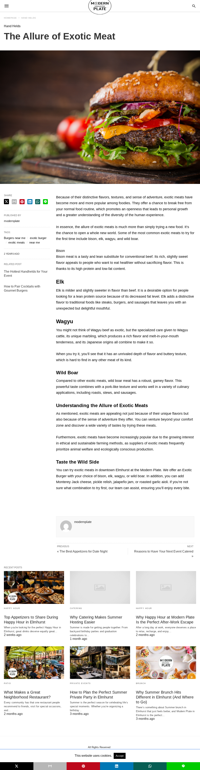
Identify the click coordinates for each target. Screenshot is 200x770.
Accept (120, 755)
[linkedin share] (29, 201)
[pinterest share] (22, 201)
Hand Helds (28, 18)
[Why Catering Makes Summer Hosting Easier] (100, 587)
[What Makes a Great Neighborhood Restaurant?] (34, 662)
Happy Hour (12, 608)
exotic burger (38, 238)
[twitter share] (6, 201)
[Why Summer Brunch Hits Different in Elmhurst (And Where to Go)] (166, 662)
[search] (194, 6)
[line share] (45, 201)
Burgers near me (14, 238)
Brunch (141, 683)
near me (34, 242)
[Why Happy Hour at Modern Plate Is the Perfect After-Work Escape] (166, 587)
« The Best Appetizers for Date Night (82, 551)
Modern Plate (150, 470)
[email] (50, 766)
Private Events (80, 683)
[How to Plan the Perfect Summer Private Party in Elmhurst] (100, 662)
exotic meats (16, 242)
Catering (76, 608)
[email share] (14, 201)
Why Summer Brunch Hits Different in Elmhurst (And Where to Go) (165, 697)
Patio (7, 683)
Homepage (10, 18)
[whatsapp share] (37, 201)
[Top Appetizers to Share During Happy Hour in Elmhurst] (34, 587)
